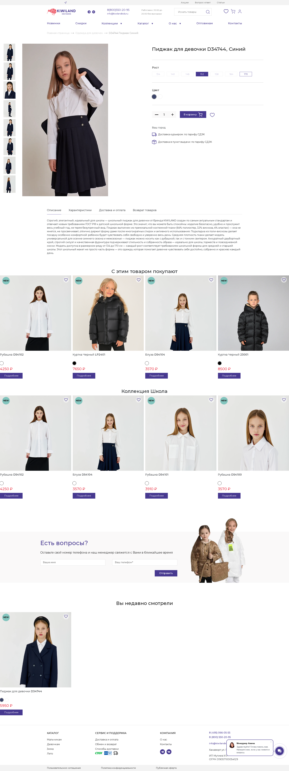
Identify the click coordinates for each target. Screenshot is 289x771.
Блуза (155, 354)
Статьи (221, 2)
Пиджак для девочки (21, 691)
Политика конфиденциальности (118, 768)
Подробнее (11, 375)
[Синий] (154, 96)
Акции (185, 2)
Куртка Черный (89, 354)
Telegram (89, 11)
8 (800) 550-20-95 (220, 737)
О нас (173, 23)
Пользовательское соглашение (64, 768)
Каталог (143, 23)
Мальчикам (54, 739)
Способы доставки (107, 749)
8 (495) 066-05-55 (219, 732)
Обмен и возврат (106, 744)
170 (246, 74)
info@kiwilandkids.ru (117, 13)
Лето (50, 753)
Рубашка (12, 354)
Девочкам (53, 744)
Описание (54, 210)
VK (93, 11)
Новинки (53, 23)
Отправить (166, 573)
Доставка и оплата (112, 210)
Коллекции (110, 23)
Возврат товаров (145, 210)
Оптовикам (204, 23)
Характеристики (80, 210)
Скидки (81, 23)
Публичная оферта (166, 768)
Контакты (235, 23)
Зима (50, 749)
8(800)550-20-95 (118, 10)
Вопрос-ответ (203, 2)
